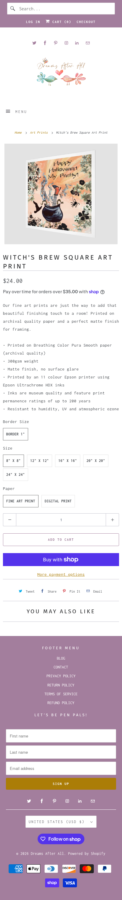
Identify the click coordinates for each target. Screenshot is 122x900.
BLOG (61, 658)
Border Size (16, 421)
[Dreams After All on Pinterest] (56, 43)
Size (7, 448)
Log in (33, 22)
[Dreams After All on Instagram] (66, 43)
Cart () (60, 22)
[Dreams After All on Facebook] (45, 43)
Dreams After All (47, 853)
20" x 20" (95, 461)
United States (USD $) (58, 822)
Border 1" (15, 434)
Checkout (86, 22)
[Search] (13, 8)
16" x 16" (67, 461)
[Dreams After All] (61, 74)
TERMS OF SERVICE (61, 694)
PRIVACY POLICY (61, 676)
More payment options (61, 574)
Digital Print (58, 501)
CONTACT (61, 667)
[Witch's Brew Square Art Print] (61, 194)
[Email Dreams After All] (88, 43)
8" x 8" (13, 461)
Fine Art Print (20, 501)
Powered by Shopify (86, 853)
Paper (9, 488)
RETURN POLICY (60, 685)
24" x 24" (15, 474)
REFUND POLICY (60, 703)
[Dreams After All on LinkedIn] (77, 43)
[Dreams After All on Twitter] (34, 43)
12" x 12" (39, 461)
